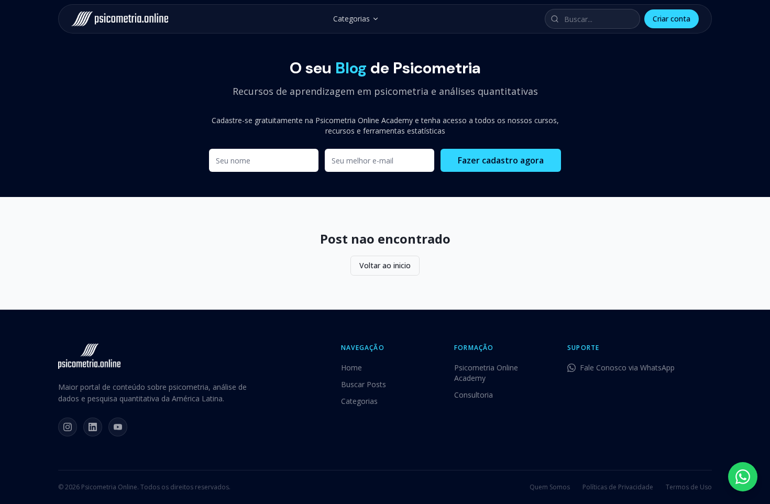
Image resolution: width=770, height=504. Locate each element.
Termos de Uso (689, 487)
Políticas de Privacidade (617, 487)
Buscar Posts (363, 384)
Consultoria (473, 395)
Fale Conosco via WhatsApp (627, 367)
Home (351, 367)
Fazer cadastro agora (501, 160)
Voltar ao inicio (385, 265)
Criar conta (671, 19)
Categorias (351, 19)
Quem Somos (550, 487)
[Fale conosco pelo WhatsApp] (742, 476)
